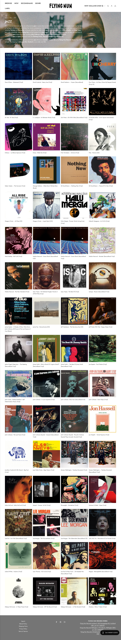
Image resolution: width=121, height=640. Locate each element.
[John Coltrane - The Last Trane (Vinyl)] (18, 418)
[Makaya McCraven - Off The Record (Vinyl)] (46, 591)
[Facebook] (56, 622)
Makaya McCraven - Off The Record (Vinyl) (45, 607)
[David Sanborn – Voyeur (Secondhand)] (74, 66)
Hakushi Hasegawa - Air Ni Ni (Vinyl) (99, 221)
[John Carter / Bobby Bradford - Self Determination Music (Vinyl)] (18, 383)
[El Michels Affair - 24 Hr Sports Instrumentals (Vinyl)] (102, 101)
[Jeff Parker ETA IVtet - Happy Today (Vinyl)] (102, 311)
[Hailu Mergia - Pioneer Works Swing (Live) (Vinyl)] (74, 205)
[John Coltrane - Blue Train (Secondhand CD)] (74, 383)
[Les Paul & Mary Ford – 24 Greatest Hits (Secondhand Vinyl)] (74, 555)
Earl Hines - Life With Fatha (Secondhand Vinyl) (74, 117)
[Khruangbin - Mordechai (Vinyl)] (74, 489)
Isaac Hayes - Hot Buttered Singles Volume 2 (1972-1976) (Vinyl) (45, 293)
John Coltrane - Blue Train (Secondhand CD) (73, 399)
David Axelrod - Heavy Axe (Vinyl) (42, 82)
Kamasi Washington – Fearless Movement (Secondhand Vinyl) (100, 471)
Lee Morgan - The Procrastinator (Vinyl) (43, 538)
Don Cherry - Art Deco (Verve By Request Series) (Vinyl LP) (102, 83)
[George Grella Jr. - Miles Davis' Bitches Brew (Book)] (46, 170)
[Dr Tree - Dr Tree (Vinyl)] (18, 101)
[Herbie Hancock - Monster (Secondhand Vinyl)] (102, 240)
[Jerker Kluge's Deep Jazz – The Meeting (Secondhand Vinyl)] (18, 348)
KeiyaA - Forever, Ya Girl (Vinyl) (41, 505)
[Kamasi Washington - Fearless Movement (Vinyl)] (74, 454)
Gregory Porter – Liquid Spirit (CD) (43, 221)
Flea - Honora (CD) (94, 153)
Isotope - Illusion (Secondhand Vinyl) (99, 292)
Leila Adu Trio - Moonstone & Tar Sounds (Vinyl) (102, 538)
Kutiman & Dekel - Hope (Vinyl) (97, 505)
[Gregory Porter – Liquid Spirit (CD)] (46, 205)
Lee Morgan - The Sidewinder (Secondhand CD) (74, 538)
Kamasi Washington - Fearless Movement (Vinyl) (74, 470)
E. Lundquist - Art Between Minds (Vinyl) (44, 117)
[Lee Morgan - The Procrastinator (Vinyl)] (46, 522)
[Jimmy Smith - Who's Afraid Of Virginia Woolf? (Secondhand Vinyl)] (46, 348)
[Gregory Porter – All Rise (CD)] (18, 205)
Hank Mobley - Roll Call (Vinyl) (13, 256)
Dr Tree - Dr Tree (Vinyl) (11, 117)
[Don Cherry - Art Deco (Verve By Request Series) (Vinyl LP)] (102, 66)
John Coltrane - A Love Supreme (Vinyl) (44, 399)
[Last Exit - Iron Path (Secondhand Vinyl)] (18, 522)
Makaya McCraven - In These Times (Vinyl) (16, 607)
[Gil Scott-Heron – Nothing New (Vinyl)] (74, 170)
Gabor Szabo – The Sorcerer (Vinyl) (15, 186)
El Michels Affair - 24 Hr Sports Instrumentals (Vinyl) (101, 119)
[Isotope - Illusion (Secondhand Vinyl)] (102, 275)
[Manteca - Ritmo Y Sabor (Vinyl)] (102, 591)
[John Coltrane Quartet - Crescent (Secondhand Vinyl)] (46, 418)
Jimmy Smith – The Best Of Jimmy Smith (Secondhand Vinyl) (72, 365)
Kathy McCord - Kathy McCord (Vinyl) (15, 505)
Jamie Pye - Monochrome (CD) (41, 327)
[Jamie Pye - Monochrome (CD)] (46, 311)
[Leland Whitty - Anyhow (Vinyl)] (18, 555)
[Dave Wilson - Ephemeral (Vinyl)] (18, 66)
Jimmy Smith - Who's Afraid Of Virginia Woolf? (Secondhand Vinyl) (46, 365)
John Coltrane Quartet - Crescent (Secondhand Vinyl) (46, 436)
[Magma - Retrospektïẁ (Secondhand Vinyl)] (102, 555)
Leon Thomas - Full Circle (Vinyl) (42, 571)
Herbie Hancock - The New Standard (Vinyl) (17, 292)
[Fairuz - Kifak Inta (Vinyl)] (46, 136)
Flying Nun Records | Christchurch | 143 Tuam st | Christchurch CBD (98, 633)
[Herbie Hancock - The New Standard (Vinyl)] (18, 275)
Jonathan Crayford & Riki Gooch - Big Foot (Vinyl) (17, 471)
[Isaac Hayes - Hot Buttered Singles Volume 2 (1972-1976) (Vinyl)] (46, 275)
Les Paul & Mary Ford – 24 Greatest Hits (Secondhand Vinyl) (72, 573)
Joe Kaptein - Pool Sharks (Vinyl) (98, 364)
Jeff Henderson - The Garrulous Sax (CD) (72, 327)
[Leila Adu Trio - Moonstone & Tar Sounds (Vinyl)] (102, 522)
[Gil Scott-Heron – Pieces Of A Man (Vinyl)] (102, 170)
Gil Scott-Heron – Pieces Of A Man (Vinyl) (101, 186)
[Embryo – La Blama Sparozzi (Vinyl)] (18, 136)
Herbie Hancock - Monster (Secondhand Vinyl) (102, 256)
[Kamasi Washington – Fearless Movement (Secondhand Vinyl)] (102, 454)
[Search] (108, 6)
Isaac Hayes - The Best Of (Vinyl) (70, 292)
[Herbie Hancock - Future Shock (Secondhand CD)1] (46, 240)
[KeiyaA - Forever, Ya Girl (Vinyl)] (46, 489)
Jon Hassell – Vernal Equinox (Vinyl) (99, 435)
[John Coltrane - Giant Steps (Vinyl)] (102, 383)
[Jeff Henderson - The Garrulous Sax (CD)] (74, 311)
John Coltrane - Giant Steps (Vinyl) (98, 399)
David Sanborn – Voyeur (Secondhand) (72, 82)
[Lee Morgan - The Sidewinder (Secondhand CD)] (74, 522)
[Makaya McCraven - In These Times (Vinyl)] (18, 591)
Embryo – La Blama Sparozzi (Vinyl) (15, 153)
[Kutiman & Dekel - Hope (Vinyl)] (102, 489)
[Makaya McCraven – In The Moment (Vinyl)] (74, 591)
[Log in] (111, 6)
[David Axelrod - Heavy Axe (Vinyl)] (46, 66)
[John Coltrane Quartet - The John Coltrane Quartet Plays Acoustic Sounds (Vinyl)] (74, 418)
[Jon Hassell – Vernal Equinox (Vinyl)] (102, 418)
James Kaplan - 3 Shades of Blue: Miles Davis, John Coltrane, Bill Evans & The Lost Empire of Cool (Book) (17, 329)
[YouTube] (64, 622)
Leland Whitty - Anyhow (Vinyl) (13, 571)
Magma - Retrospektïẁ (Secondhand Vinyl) (100, 571)
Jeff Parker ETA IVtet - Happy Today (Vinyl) (100, 327)
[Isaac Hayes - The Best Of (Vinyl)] (74, 275)
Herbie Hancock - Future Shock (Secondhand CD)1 (45, 257)
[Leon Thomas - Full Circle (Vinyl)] (46, 555)
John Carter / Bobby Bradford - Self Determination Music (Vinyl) (15, 401)
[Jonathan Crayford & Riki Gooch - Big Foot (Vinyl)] (18, 454)
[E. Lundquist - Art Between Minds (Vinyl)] (46, 101)
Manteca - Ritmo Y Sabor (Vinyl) (98, 607)
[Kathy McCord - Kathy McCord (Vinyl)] (18, 489)
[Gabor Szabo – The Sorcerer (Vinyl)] (18, 170)
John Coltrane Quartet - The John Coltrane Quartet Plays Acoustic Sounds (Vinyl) (72, 436)
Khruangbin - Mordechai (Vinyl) (69, 505)
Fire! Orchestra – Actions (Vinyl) (70, 153)
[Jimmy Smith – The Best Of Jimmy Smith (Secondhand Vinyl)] (74, 348)
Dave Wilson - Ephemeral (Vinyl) (14, 82)
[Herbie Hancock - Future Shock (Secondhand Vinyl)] (74, 240)
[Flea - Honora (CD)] (102, 136)
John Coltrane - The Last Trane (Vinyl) (15, 435)
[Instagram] (60, 622)
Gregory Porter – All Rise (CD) (13, 221)
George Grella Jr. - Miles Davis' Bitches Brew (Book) (45, 187)
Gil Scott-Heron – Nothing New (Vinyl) (72, 186)
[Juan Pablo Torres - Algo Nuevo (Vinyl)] (46, 454)
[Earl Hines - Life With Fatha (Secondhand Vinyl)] (74, 101)
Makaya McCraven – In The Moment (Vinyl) (73, 607)
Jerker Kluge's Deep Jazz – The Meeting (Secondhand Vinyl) (16, 365)
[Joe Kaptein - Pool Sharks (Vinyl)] (102, 348)
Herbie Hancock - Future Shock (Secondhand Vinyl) (73, 257)
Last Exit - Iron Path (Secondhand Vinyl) (16, 538)
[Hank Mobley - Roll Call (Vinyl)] (18, 240)
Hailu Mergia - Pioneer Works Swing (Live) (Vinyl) (72, 222)
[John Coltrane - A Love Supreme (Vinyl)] (46, 383)
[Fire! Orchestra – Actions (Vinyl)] (74, 136)
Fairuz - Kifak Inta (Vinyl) (39, 153)
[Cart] (115, 6)
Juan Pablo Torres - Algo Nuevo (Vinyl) (43, 470)
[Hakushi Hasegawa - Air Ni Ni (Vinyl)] (102, 205)
